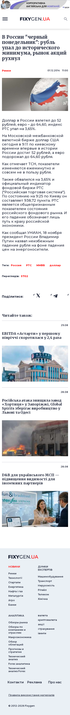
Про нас (55, 682)
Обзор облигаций (15, 643)
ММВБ (40, 265)
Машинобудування (50, 576)
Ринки (6, 70)
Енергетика (15, 586)
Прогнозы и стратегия (16, 650)
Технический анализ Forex (16, 670)
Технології (15, 577)
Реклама (34, 682)
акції (41, 624)
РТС (29, 265)
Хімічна (43, 598)
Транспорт (45, 581)
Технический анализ (16, 658)
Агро (11, 600)
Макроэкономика (19, 637)
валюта (43, 615)
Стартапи (14, 582)
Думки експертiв (45, 568)
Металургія (15, 595)
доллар (55, 265)
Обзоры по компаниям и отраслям (17, 629)
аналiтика (16, 615)
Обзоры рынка (18, 622)
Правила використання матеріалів (31, 695)
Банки (12, 604)
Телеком (43, 594)
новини (14, 566)
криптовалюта (47, 619)
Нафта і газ (15, 591)
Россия (16, 265)
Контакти (15, 682)
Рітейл (42, 590)
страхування (46, 628)
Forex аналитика (19, 663)
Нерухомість (46, 585)
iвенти (42, 633)
